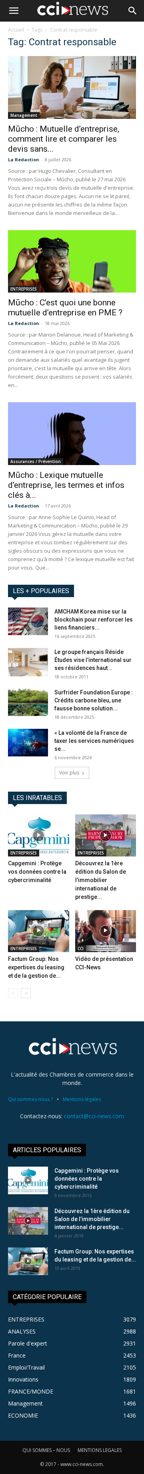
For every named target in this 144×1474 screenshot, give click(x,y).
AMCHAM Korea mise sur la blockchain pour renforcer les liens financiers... (93, 619)
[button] (13, 11)
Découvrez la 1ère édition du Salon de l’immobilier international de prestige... (100, 880)
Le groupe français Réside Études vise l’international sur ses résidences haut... (93, 660)
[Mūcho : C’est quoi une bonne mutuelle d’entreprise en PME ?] (72, 261)
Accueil (16, 29)
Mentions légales (82, 1099)
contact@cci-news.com (94, 1116)
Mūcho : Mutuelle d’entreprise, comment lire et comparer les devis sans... (63, 139)
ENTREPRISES (23, 289)
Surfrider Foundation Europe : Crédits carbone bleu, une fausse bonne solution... (93, 700)
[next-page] (26, 993)
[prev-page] (13, 993)
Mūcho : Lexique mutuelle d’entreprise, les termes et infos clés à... (66, 485)
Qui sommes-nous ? (30, 1099)
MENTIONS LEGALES (100, 1450)
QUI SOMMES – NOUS (46, 1450)
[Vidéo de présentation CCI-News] (105, 931)
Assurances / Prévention (35, 461)
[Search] (133, 11)
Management (23, 115)
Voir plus (69, 772)
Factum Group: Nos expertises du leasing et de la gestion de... (36, 967)
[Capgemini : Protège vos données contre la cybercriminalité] (38, 835)
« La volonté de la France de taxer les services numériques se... (94, 741)
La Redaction (23, 159)
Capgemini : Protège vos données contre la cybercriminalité (37, 871)
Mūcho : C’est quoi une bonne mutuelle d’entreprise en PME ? (65, 307)
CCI (81, 948)
